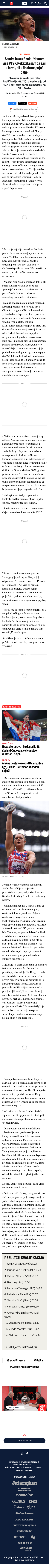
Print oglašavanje (24, 1470)
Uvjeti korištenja (29, 1462)
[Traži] (45, 4)
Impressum (13, 1462)
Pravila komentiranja (23, 1465)
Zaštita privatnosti (13, 1468)
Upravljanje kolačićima (24, 1477)
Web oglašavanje (33, 1468)
